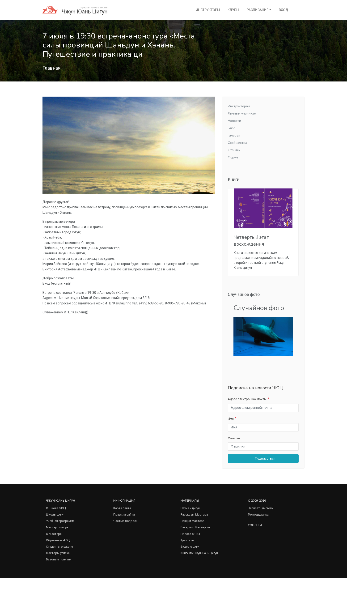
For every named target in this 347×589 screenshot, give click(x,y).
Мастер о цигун (57, 527)
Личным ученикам (242, 113)
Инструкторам (239, 106)
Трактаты (188, 540)
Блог (231, 128)
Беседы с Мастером (195, 527)
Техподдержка (258, 514)
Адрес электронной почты (247, 399)
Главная (51, 68)
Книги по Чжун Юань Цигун (199, 553)
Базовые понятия (59, 559)
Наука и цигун (190, 508)
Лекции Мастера (192, 521)
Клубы (233, 10)
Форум (233, 157)
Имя (231, 418)
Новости (234, 121)
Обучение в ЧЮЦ (58, 540)
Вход (283, 10)
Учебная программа (60, 521)
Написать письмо (260, 508)
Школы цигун (55, 514)
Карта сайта (122, 508)
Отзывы (234, 150)
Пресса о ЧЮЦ (191, 534)
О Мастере (54, 534)
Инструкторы (208, 10)
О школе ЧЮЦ (56, 508)
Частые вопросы (125, 521)
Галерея (234, 135)
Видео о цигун (190, 546)
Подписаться (264, 458)
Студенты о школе (59, 546)
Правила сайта (124, 514)
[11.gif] (263, 336)
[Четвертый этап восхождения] (263, 208)
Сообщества (237, 143)
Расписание (257, 10)
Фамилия (234, 438)
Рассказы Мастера (194, 514)
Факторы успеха (58, 553)
